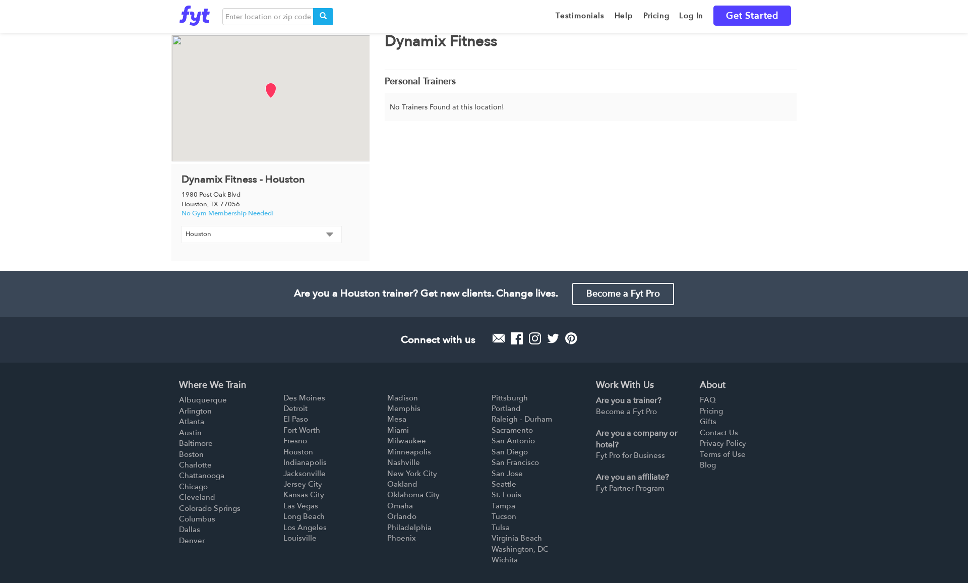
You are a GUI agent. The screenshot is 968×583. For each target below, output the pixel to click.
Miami (398, 430)
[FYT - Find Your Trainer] (194, 13)
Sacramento (512, 430)
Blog (708, 465)
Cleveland (197, 497)
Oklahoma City (413, 495)
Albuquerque (203, 400)
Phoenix (401, 538)
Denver (192, 541)
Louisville (300, 538)
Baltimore (196, 443)
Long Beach (304, 516)
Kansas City (303, 495)
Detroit (295, 408)
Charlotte (195, 465)
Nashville (403, 462)
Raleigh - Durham (522, 419)
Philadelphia (409, 527)
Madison (402, 398)
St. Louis (506, 495)
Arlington (195, 411)
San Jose (507, 474)
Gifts (708, 422)
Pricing (711, 411)
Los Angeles (305, 527)
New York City (412, 474)
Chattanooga (201, 476)
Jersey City (302, 484)
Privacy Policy (723, 443)
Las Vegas (300, 506)
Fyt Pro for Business (630, 455)
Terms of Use (723, 454)
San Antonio (513, 441)
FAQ (708, 400)
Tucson (504, 516)
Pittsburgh (510, 398)
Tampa (503, 506)
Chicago (193, 487)
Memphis (403, 408)
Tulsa (501, 527)
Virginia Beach (517, 538)
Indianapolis (305, 462)
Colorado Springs (209, 508)
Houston (298, 452)
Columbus (197, 519)
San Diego (510, 452)
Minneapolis (409, 452)
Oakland (402, 484)
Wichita (505, 560)
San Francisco (515, 462)
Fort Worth (301, 430)
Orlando (401, 516)
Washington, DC (520, 549)
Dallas (189, 529)
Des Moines (304, 398)
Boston (191, 454)
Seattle (504, 484)
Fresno (295, 441)
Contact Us (719, 433)
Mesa (396, 419)
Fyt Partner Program (630, 488)
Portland (506, 408)
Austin (190, 433)
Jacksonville (304, 474)
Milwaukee (406, 441)
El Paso (295, 419)
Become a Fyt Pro (623, 293)
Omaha (400, 506)
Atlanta (191, 422)
